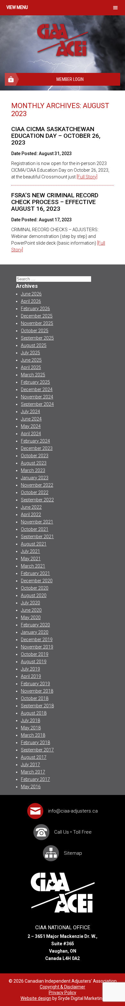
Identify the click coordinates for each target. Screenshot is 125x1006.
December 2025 (37, 315)
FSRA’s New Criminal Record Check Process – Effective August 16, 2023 (54, 202)
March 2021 (33, 566)
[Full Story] (87, 176)
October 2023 (34, 455)
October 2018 (34, 698)
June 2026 (31, 293)
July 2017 (30, 764)
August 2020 (33, 595)
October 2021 (34, 529)
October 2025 (34, 330)
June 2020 (31, 610)
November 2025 (37, 323)
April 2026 (31, 301)
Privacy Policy (62, 992)
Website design (36, 998)
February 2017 (35, 779)
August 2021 (33, 543)
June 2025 (31, 360)
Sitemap (73, 853)
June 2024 (31, 418)
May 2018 (31, 727)
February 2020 (35, 624)
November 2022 (37, 485)
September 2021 (37, 536)
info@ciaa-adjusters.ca (73, 811)
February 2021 (35, 573)
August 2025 (33, 345)
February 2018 (35, 742)
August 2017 (33, 757)
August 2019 (33, 661)
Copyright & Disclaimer (62, 986)
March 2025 (33, 374)
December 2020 (37, 580)
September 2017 (37, 749)
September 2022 (37, 499)
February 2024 (35, 441)
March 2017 (33, 771)
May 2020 (31, 617)
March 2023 (33, 470)
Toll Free (82, 832)
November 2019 (37, 646)
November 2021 (37, 521)
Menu (22, 7)
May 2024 (31, 426)
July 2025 (30, 352)
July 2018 (30, 720)
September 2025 (37, 338)
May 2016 (31, 786)
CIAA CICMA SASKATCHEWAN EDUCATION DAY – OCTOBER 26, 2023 (55, 135)
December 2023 (37, 448)
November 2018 (37, 691)
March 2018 (33, 735)
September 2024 (37, 404)
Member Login (70, 79)
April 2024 (31, 433)
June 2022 (31, 507)
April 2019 (31, 676)
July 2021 (30, 551)
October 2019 (34, 654)
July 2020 (30, 602)
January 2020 (34, 632)
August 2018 (33, 713)
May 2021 (31, 558)
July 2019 (30, 669)
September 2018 (37, 705)
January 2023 (34, 477)
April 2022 (31, 514)
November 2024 (37, 396)
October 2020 (34, 588)
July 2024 (30, 411)
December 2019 (37, 639)
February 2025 (35, 382)
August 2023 (33, 463)
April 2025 (31, 367)
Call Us (61, 832)
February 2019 (35, 683)
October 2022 (34, 492)
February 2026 (35, 308)
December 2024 (37, 389)
